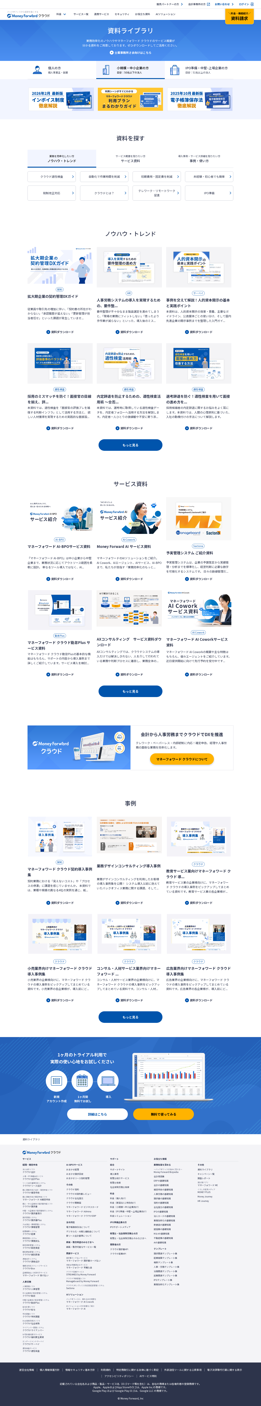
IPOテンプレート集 (163, 1280)
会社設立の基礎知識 (163, 1207)
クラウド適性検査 (51, 176)
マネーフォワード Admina (78, 1211)
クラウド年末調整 (31, 1315)
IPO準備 (209, 193)
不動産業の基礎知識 (163, 1238)
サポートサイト (117, 1169)
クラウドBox (35, 1267)
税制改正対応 (51, 193)
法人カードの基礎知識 (164, 1216)
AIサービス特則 (148, 1376)
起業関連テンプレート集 (165, 1275)
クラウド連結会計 (31, 1260)
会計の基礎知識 (161, 1185)
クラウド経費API (118, 1253)
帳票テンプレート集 (163, 1262)
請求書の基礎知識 (162, 1198)
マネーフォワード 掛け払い (35, 1274)
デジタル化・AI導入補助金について (83, 1231)
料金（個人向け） (118, 1198)
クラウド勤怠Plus (36, 1301)
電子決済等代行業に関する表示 (224, 1370)
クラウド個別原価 (31, 1253)
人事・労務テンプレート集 (166, 1266)
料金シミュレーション (120, 1215)
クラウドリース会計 (34, 1184)
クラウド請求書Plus (32, 1219)
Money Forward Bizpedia (168, 1170)
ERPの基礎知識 (161, 1180)
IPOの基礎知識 (161, 1211)
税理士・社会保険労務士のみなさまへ (128, 1238)
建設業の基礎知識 (162, 1229)
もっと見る (130, 445)
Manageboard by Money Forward (82, 1280)
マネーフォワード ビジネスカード (82, 1207)
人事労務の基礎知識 (163, 1194)
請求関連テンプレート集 (165, 1253)
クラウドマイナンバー (33, 1329)
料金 (58, 14)
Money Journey (205, 1196)
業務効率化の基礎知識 (164, 1220)
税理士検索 (115, 1182)
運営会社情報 (26, 1370)
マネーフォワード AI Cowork (81, 1300)
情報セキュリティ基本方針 (80, 1370)
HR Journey (203, 1201)
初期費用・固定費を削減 (156, 176)
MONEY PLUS (206, 1190)
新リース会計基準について (79, 1235)
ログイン (244, 4)
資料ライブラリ (205, 1169)
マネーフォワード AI (80, 1307)
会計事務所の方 (197, 4)
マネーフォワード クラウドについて (182, 759)
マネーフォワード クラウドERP (81, 1215)
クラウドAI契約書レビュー (78, 1193)
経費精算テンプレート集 (165, 1258)
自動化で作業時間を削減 (104, 176)
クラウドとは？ (104, 193)
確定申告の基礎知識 (163, 1189)
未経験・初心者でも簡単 (209, 176)
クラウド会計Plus (33, 1177)
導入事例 (114, 1174)
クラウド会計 (29, 1170)
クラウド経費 (30, 1232)
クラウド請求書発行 (38, 1212)
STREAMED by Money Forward (81, 1273)
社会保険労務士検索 (119, 1187)
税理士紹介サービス (119, 1178)
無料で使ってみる (163, 1114)
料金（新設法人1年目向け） (123, 1202)
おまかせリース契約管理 (77, 1178)
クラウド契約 (72, 1189)
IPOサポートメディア (120, 1227)
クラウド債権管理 (34, 1225)
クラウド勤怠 (35, 1294)
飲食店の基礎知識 (162, 1224)
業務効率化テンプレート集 (166, 1284)
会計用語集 (159, 1176)
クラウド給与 (29, 1308)
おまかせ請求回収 (74, 1174)
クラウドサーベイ (33, 1342)
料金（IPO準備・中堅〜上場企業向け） (129, 1211)
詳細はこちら (97, 1114)
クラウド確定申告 (38, 1191)
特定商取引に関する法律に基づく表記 (137, 1370)
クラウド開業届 (73, 1202)
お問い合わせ (222, 4)
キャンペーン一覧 (206, 1174)
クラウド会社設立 (74, 1198)
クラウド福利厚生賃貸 (33, 1336)
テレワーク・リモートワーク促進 (156, 193)
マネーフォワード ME (208, 1184)
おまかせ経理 (72, 1169)
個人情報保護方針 (50, 1370)
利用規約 (106, 1370)
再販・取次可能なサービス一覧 (81, 1246)
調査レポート (204, 1178)
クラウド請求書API (119, 1249)
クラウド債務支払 (31, 1239)
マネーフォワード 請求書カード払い (83, 1259)
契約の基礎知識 (161, 1202)
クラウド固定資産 (31, 1246)
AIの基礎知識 (160, 1242)
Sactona (85, 1287)
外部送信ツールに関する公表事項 (183, 1370)
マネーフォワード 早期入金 (79, 1266)
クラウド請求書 (38, 1205)
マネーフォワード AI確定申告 (36, 1198)
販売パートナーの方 (168, 4)
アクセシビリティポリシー (119, 1376)
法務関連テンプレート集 (165, 1271)
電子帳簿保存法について (78, 1227)
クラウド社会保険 (31, 1322)
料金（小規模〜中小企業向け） (125, 1207)
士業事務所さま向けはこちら (133, 52)
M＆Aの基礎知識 (161, 1233)
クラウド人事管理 (31, 1287)
